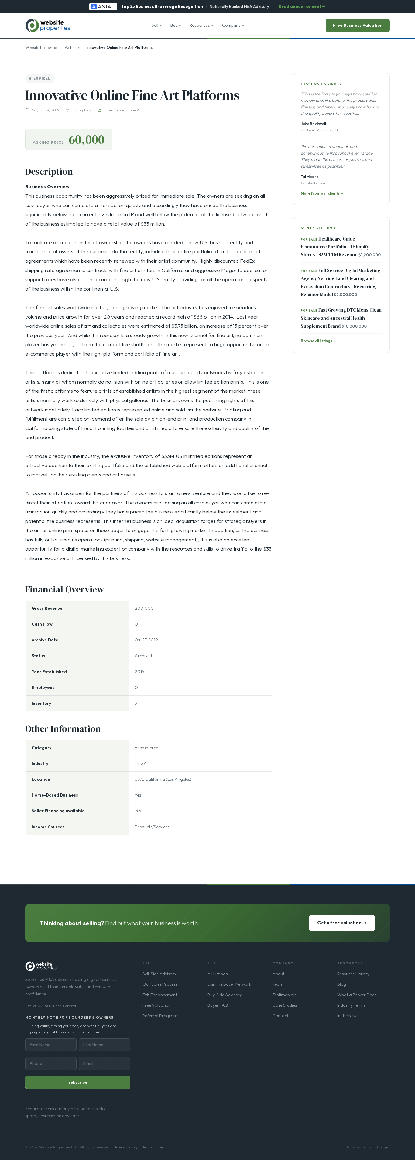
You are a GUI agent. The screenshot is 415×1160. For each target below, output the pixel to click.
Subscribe (77, 1082)
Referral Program (159, 1015)
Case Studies (285, 1005)
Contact (280, 1015)
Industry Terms (351, 1005)
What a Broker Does (356, 995)
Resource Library (353, 974)
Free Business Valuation (357, 25)
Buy (173, 25)
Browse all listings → (318, 341)
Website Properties (42, 47)
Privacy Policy (126, 1147)
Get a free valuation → (342, 923)
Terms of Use (152, 1147)
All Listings (218, 974)
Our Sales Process (159, 984)
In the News (347, 1015)
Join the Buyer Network (229, 984)
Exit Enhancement (159, 995)
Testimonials (284, 995)
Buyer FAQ (218, 1005)
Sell (155, 25)
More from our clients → (322, 193)
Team (278, 984)
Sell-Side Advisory (159, 974)
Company (231, 25)
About (278, 974)
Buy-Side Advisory (225, 995)
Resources (200, 25)
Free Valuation (156, 1005)
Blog (341, 984)
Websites (73, 47)
